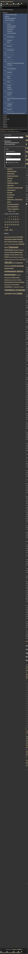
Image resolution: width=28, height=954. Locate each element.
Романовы (21, 250)
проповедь (19, 279)
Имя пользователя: (10, 150)
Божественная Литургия (10, 237)
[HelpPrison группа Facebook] (10, 4)
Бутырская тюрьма (10, 239)
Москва (21, 244)
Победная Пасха (12, 183)
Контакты (10, 197)
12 (18, 219)
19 (18, 222)
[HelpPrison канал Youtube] (4, 4)
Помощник (13, 247)
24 (14, 224)
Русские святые (14, 254)
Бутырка (20, 237)
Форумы (9, 192)
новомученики (9, 268)
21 (7, 224)
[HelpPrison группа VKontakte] (19, 4)
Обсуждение (11, 190)
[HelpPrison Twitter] (15, 4)
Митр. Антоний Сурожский (14, 244)
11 (15, 219)
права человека (15, 277)
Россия (6, 252)
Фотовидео (10, 195)
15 (9, 222)
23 (12, 224)
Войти (7, 165)
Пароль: (8, 157)
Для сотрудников (12, 206)
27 (5, 227)
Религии (9, 178)
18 (16, 222)
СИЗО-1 (21, 254)
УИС (24, 259)
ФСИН (14, 262)
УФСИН (8, 262)
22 (9, 224)
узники (19, 293)
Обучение (10, 185)
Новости (10, 169)
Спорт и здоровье (13, 209)
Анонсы (9, 180)
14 (7, 222)
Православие (8, 250)
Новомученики (12, 171)
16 (12, 222)
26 (18, 224)
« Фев (6, 230)
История (6, 244)
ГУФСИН (10, 241)
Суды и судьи (19, 259)
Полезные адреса (13, 204)
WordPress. (19, 949)
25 (16, 224)
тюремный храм (10, 293)
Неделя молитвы (9, 129)
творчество (16, 287)
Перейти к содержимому (7, 1)
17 (14, 222)
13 (5, 222)
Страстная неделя (11, 259)
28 (7, 227)
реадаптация (7, 284)
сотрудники (8, 287)
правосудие (7, 279)
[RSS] (22, 4)
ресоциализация (15, 284)
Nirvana (14, 949)
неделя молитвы (17, 266)
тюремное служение (14, 290)
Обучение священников (15, 187)
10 (14, 219)
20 (5, 224)
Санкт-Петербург (14, 257)
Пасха (6, 247)
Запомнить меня (13, 162)
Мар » (11, 230)
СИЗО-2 (7, 257)
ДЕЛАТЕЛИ (11, 173)
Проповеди (16, 250)
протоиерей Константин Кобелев (14, 282)
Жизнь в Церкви (18, 241)
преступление (13, 279)
